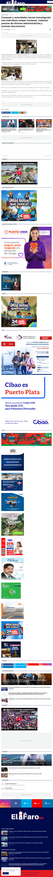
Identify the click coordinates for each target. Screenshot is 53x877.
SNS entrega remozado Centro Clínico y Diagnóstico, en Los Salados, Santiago (25, 842)
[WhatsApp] (20, 113)
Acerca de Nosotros (21, 872)
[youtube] (33, 664)
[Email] (25, 113)
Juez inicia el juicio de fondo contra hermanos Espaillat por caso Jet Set (26, 130)
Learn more (12, 870)
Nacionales (11, 14)
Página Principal (4, 14)
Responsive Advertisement (26, 35)
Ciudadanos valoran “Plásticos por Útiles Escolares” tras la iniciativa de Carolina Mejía (27, 831)
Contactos (29, 872)
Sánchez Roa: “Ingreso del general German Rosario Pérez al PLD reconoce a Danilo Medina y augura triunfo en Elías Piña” (28, 853)
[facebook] (7, 664)
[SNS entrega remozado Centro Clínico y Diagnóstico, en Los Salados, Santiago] (4, 844)
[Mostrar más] (27, 113)
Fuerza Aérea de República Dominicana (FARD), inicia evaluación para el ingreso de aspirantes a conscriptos (29, 688)
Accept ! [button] (5, 873)
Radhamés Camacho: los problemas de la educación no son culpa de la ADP (43, 130)
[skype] (20, 667)
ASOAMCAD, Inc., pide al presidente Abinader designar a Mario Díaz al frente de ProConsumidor (29, 698)
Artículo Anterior (5, 155)
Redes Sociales (36, 872)
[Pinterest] (22, 113)
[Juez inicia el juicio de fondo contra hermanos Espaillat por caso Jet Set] (4, 769)
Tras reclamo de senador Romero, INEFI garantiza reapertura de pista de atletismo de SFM (9, 130)
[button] (2, 2)
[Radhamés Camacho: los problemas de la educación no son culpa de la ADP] (4, 775)
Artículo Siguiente (47, 155)
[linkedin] (7, 667)
